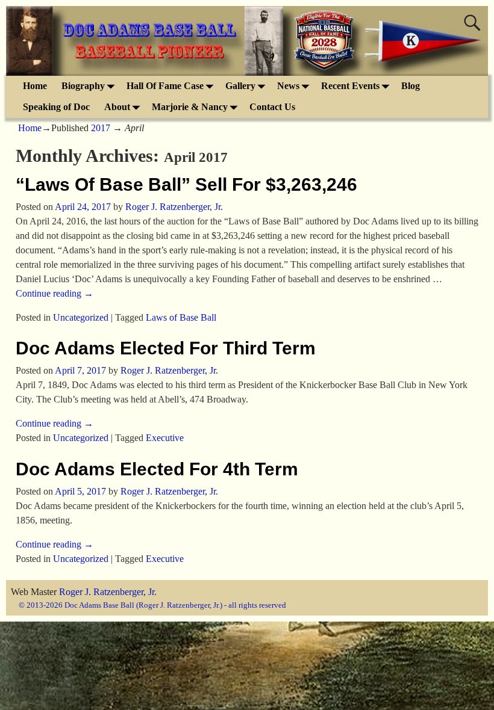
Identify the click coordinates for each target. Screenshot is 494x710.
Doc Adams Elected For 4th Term (157, 469)
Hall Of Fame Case (165, 86)
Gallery (240, 86)
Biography (83, 86)
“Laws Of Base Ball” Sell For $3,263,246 (186, 184)
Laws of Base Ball (181, 317)
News (288, 86)
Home (35, 86)
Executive (165, 438)
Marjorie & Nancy (190, 107)
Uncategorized (80, 317)
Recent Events (350, 86)
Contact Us (272, 107)
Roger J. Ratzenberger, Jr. (108, 592)
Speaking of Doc (56, 107)
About (117, 107)
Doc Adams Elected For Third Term (166, 348)
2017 (100, 128)
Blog (410, 86)
